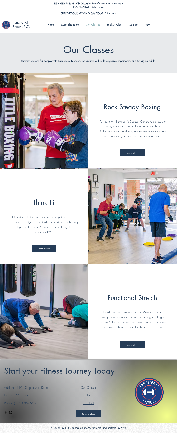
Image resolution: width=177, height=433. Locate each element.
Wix (123, 427)
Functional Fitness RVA (21, 24)
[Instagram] (11, 412)
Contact (88, 403)
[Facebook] (6, 412)
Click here (98, 6)
